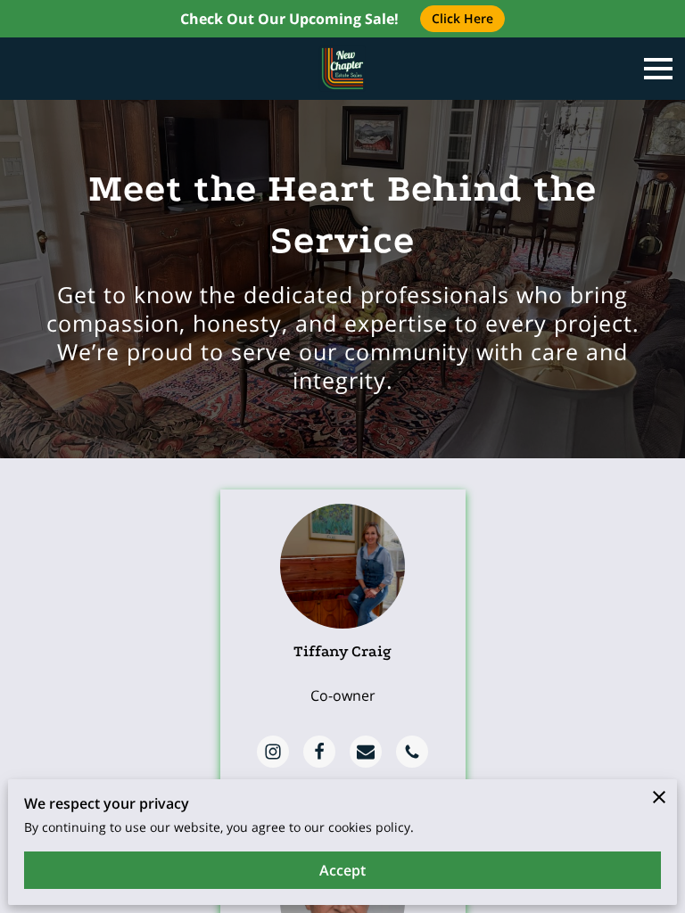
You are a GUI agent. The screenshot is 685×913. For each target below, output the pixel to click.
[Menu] (658, 68)
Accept (342, 870)
